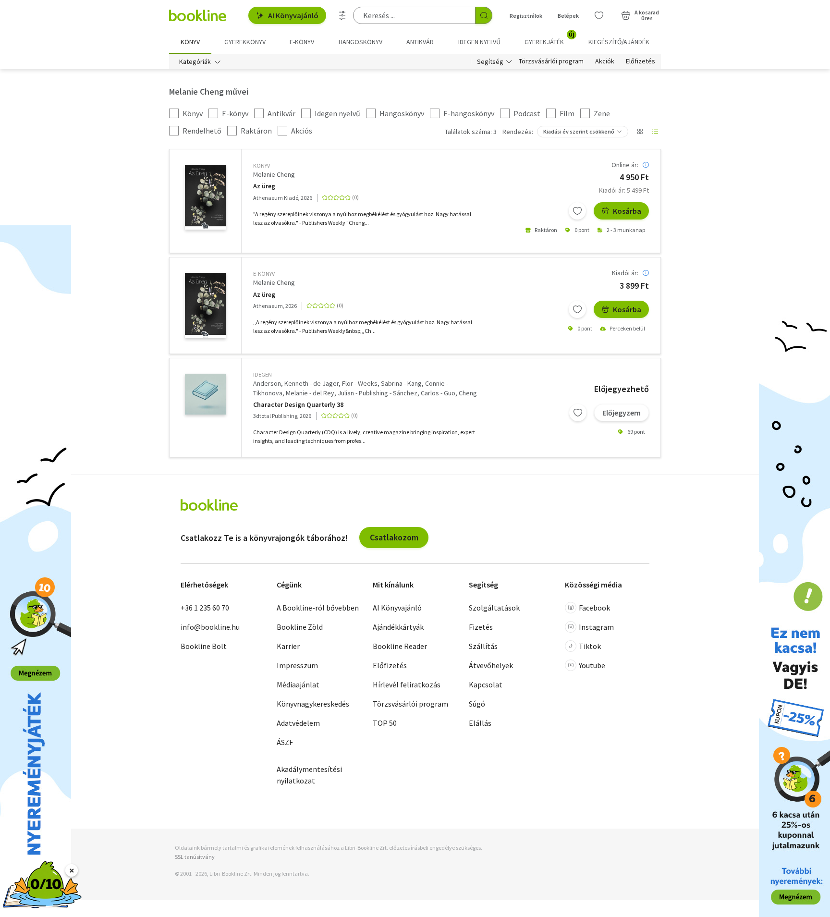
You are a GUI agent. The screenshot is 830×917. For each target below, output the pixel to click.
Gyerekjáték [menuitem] (549, 38)
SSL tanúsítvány (195, 856)
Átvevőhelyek (491, 665)
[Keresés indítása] (483, 15)
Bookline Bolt (204, 646)
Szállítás (483, 646)
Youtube (592, 665)
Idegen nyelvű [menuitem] (479, 41)
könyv (261, 165)
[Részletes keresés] (342, 15)
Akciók (604, 61)
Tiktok (590, 646)
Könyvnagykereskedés (313, 704)
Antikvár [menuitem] (420, 41)
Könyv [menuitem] (190, 41)
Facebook (594, 607)
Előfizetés (640, 61)
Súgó (477, 704)
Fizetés (481, 627)
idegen (262, 374)
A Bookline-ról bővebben (318, 607)
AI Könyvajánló (293, 15)
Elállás (480, 723)
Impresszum (297, 665)
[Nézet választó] (640, 131)
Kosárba (627, 211)
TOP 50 (385, 723)
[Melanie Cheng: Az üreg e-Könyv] (205, 305)
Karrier (288, 646)
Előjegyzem (621, 412)
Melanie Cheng (274, 174)
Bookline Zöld (300, 627)
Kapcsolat (485, 684)
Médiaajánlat (298, 684)
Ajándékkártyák (398, 627)
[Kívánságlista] (599, 15)
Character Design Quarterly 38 (298, 405)
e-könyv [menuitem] (302, 41)
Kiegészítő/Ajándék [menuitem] (618, 41)
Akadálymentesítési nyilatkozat (309, 774)
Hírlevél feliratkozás (406, 684)
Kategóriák (195, 61)
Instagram (596, 627)
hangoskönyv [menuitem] (360, 41)
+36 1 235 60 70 (205, 607)
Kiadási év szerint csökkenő (578, 131)
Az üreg (264, 186)
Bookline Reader (400, 646)
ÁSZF (285, 742)
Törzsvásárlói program (551, 61)
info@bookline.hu (210, 627)
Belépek (568, 15)
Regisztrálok (526, 15)
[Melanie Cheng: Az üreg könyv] (205, 197)
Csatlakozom (394, 537)
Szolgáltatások (494, 607)
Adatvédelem (298, 723)
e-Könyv (264, 273)
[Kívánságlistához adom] (577, 211)
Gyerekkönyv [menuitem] (245, 41)
